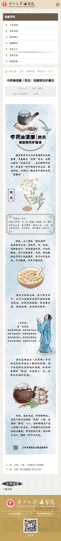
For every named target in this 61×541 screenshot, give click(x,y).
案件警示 (14, 37)
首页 (21, 71)
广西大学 (7, 489)
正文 (50, 71)
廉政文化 (14, 49)
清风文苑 (14, 55)
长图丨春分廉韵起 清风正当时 (27, 469)
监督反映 (14, 61)
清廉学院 (30, 71)
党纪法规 (14, 31)
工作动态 (14, 25)
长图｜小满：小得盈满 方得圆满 (29, 465)
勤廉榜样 (14, 43)
